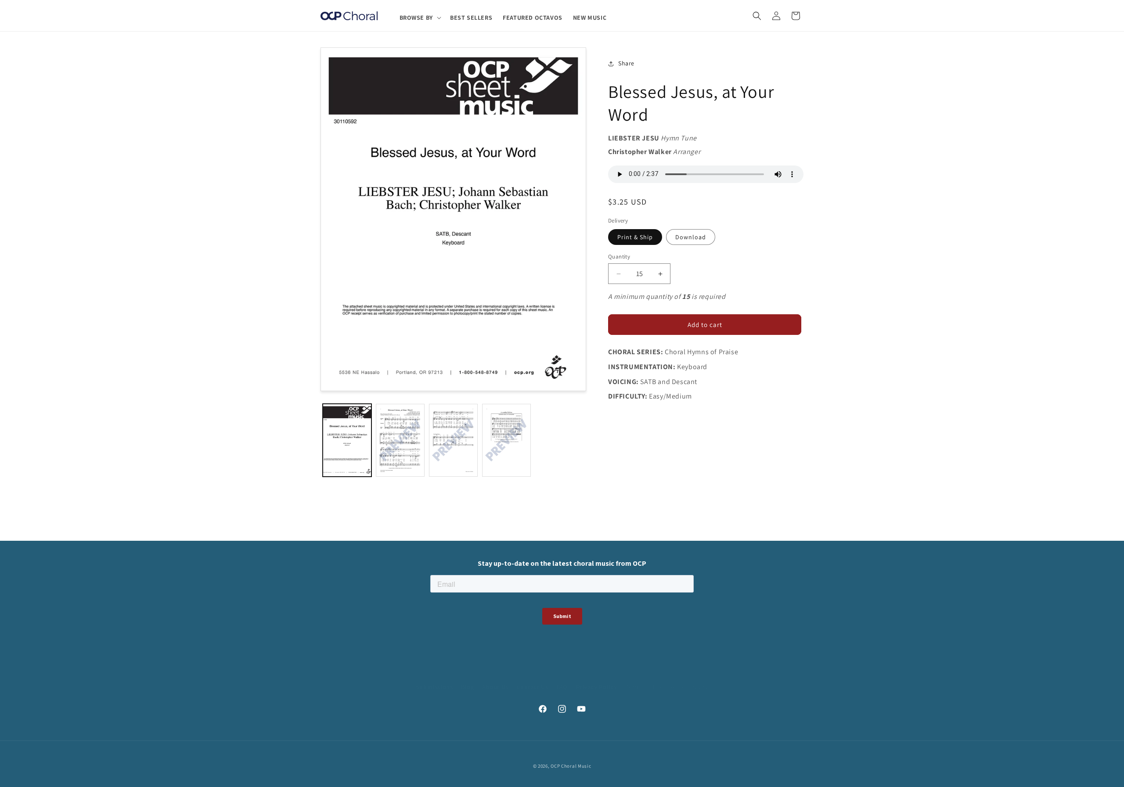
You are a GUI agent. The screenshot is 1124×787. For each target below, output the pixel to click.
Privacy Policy (596, 687)
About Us (495, 687)
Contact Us (532, 687)
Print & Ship (635, 237)
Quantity (619, 256)
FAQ (562, 687)
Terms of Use (644, 687)
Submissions (434, 687)
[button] (419, 17)
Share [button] (626, 64)
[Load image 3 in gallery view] (453, 440)
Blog (467, 687)
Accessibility (689, 687)
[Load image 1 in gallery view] (347, 440)
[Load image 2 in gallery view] (400, 440)
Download (690, 237)
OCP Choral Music (571, 766)
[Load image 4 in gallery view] (506, 440)
